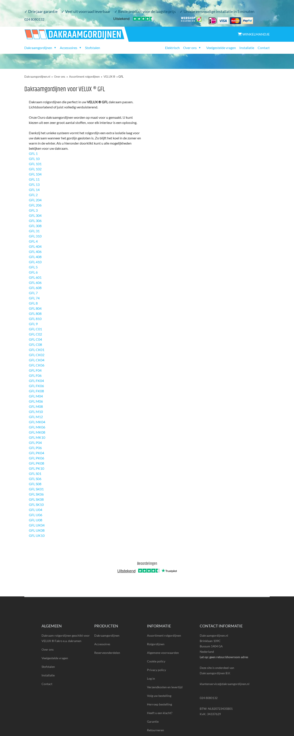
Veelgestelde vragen (221, 48)
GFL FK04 (36, 381)
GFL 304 (35, 215)
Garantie (153, 721)
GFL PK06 (36, 458)
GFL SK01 (36, 489)
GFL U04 (35, 510)
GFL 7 (33, 293)
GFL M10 (36, 412)
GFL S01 (35, 473)
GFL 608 (35, 288)
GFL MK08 (37, 432)
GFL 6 (33, 272)
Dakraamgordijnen (106, 635)
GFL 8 (33, 303)
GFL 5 (33, 267)
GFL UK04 (37, 525)
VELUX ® (109, 76)
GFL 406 (35, 251)
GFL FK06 (36, 386)
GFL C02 (35, 334)
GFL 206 (35, 205)
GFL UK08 (37, 530)
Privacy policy (156, 670)
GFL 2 (33, 195)
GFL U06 (35, 515)
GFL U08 (35, 520)
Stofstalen (92, 48)
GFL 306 (35, 221)
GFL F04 (35, 370)
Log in (151, 678)
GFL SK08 (36, 499)
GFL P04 (35, 442)
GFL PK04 (36, 453)
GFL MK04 (37, 422)
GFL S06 (35, 479)
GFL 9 (33, 324)
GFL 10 (34, 159)
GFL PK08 (36, 463)
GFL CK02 (36, 355)
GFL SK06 (36, 494)
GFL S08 (35, 484)
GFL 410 (35, 262)
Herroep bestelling (159, 704)
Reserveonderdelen (107, 652)
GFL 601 (35, 277)
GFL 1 (33, 153)
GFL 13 (34, 184)
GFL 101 (35, 164)
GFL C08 (35, 344)
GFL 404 (35, 246)
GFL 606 (35, 282)
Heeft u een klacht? (159, 713)
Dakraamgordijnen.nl (37, 76)
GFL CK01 (36, 350)
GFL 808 (35, 313)
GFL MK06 (37, 427)
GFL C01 (35, 329)
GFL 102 (35, 169)
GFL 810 (35, 319)
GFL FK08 (36, 391)
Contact (264, 48)
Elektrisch (172, 48)
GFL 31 (34, 231)
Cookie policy (156, 661)
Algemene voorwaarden (163, 652)
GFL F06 (35, 375)
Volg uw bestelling (159, 696)
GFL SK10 (36, 504)
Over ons (59, 76)
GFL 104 (35, 174)
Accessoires (102, 644)
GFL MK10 (37, 437)
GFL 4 (33, 241)
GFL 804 (35, 308)
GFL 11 (34, 179)
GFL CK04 (36, 360)
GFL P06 (35, 448)
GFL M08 (36, 406)
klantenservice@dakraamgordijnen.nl (224, 684)
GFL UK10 (37, 535)
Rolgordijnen (155, 644)
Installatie (246, 48)
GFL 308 (35, 226)
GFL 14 (34, 190)
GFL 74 (34, 298)
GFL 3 (33, 210)
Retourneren (155, 730)
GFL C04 (35, 339)
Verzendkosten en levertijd (165, 687)
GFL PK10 (36, 468)
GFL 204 (35, 200)
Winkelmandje (256, 34)
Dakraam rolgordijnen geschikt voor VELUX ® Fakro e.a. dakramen (66, 638)
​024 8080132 (34, 19)
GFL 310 (35, 236)
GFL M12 (36, 417)
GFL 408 (35, 257)
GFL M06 (36, 401)
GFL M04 (36, 396)
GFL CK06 (36, 365)
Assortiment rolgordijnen (84, 76)
